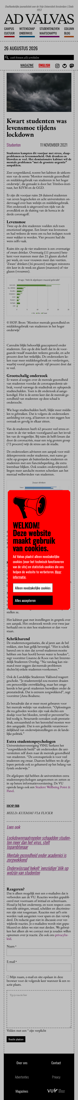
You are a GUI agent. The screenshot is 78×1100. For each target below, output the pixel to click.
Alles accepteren (25, 600)
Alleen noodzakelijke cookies (33, 587)
